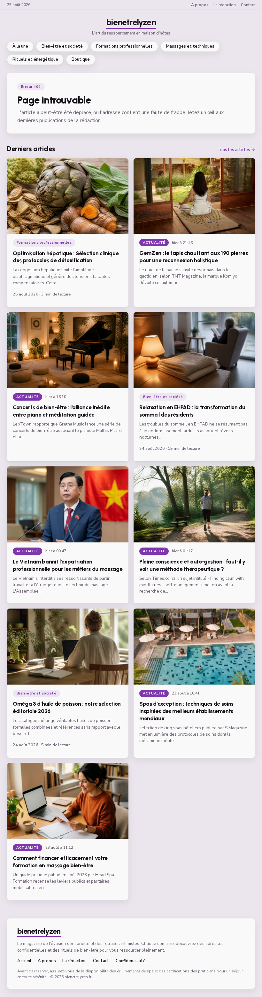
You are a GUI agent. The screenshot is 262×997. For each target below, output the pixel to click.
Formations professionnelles (124, 46)
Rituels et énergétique (35, 59)
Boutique (81, 59)
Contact (248, 5)
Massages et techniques (190, 46)
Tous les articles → (236, 150)
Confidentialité (131, 961)
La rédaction (224, 5)
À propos (199, 5)
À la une (20, 46)
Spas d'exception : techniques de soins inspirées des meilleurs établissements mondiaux (186, 711)
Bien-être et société (62, 46)
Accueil (24, 961)
